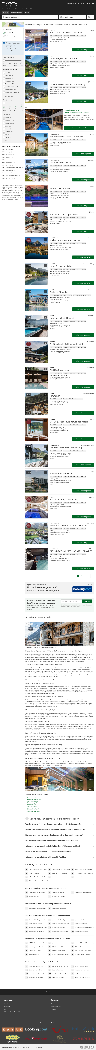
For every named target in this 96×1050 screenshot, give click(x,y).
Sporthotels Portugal (32, 804)
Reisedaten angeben (83, 49)
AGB (5, 1009)
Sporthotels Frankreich (33, 806)
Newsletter (7, 1006)
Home (3, 9)
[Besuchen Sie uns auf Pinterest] (88, 1047)
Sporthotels (10, 9)
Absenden (87, 601)
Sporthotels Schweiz (32, 801)
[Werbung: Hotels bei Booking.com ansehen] (82, 589)
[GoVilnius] (83, 1038)
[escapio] (10, 3)
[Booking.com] (36, 1029)
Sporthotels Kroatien (32, 809)
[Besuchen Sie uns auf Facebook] (81, 1047)
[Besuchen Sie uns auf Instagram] (85, 1047)
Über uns (53, 1004)
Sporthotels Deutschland (33, 799)
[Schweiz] (36, 1038)
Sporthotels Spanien (32, 803)
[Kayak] (13, 1030)
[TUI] (60, 1029)
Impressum (54, 1009)
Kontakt (6, 1004)
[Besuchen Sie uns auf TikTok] (92, 1047)
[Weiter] (92, 576)
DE (87, 3)
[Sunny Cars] (13, 1039)
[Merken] (45, 31)
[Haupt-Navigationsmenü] (93, 3)
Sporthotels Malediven (33, 808)
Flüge (27, 12)
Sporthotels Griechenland (34, 811)
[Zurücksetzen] (56, 17)
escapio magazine (55, 1006)
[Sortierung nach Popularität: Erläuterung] (12, 33)
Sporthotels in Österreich (29, 9)
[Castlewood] (60, 1039)
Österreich (17, 9)
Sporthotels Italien (32, 798)
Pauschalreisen (18, 12)
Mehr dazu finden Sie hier (73, 606)
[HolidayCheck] (83, 1029)
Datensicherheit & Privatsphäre (12, 1012)
